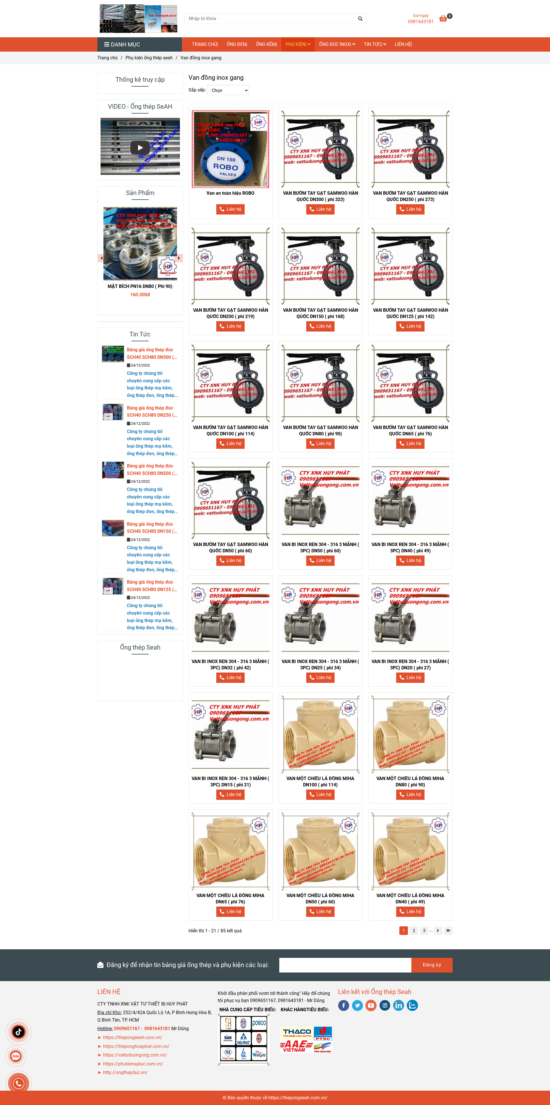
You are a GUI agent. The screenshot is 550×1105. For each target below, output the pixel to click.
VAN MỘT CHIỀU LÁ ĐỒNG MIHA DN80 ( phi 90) (410, 782)
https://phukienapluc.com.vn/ (133, 1064)
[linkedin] (398, 1005)
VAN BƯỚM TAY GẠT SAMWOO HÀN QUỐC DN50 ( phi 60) (230, 548)
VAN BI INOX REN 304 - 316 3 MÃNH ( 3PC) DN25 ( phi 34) (320, 665)
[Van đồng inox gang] (138, 18)
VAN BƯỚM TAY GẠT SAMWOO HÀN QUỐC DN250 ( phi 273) (410, 196)
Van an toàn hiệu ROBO (230, 193)
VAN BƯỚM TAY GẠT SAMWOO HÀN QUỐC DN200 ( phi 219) (230, 313)
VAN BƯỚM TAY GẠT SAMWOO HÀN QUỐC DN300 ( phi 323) (320, 196)
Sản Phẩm (140, 192)
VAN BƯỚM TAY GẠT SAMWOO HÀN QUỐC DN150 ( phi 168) (320, 313)
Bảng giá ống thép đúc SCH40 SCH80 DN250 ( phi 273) (150, 412)
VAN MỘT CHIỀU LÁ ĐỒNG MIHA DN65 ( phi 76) (230, 899)
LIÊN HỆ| (403, 44)
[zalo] (412, 1005)
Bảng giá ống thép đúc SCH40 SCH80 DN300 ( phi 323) (150, 354)
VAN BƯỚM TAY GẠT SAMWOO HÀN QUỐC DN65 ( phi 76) (410, 430)
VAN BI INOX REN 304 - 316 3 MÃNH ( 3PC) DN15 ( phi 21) (230, 782)
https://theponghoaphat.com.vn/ (136, 1046)
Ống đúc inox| (335, 44)
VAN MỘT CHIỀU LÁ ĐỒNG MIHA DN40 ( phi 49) (410, 899)
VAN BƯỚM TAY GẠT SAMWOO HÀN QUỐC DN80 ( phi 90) (320, 430)
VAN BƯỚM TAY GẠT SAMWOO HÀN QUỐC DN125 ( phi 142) (410, 313)
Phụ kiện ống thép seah (149, 58)
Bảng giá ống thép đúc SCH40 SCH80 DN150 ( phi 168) (150, 528)
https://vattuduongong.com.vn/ (135, 1055)
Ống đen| (237, 44)
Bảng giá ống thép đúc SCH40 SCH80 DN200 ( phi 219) (150, 470)
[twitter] (357, 1005)
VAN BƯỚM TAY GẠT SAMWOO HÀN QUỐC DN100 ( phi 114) (230, 430)
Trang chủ (107, 58)
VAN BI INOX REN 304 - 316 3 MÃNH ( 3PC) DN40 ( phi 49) (410, 548)
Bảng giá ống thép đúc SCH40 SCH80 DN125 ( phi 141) (150, 586)
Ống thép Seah (140, 647)
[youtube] (371, 1005)
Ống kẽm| (266, 44)
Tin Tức (140, 334)
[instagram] (384, 1005)
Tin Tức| (373, 44)
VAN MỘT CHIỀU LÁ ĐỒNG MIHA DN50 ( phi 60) (320, 899)
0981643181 (421, 21)
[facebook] (343, 1005)
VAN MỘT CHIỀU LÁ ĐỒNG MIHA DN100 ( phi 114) (320, 782)
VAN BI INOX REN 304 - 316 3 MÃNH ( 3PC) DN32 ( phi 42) (230, 665)
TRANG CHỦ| (205, 44)
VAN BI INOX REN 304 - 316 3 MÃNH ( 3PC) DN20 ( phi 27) (410, 665)
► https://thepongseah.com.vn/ (129, 1037)
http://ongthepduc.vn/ (125, 1072)
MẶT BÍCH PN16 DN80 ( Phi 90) (140, 286)
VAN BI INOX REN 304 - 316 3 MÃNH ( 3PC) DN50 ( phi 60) (320, 548)
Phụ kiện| (297, 44)
